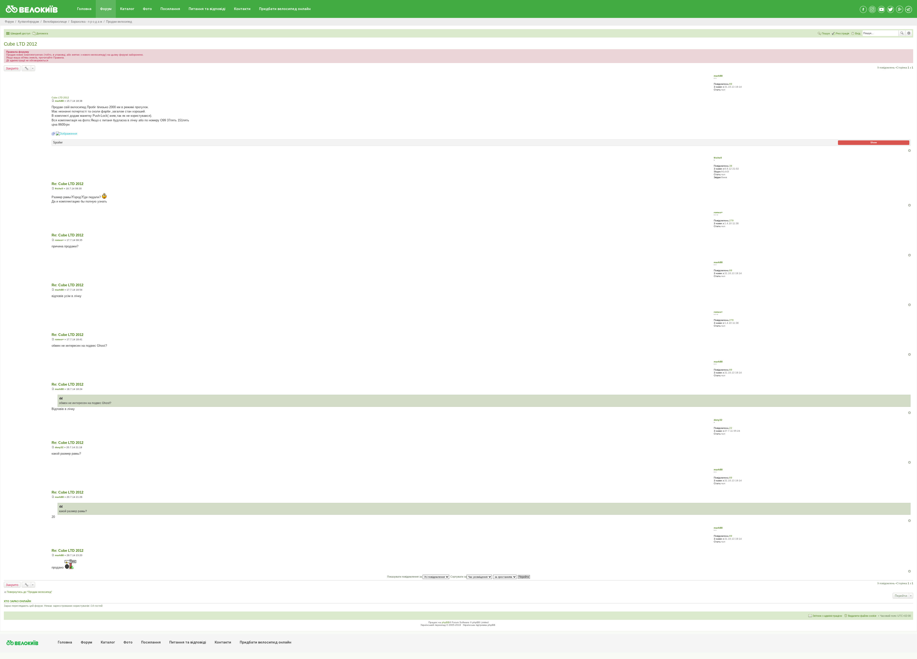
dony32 (718, 420)
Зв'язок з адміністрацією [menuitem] (827, 615)
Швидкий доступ (20, 33)
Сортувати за (458, 576)
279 (731, 220)
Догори (909, 150)
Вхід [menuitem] (857, 33)
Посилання (170, 9)
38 (730, 166)
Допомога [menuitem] (42, 33)
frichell (718, 157)
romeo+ (718, 212)
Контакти (242, 9)
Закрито (12, 68)
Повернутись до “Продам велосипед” (29, 591)
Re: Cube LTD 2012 (67, 184)
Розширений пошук (909, 33)
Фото (147, 9)
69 (730, 84)
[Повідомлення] (53, 101)
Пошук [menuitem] (826, 33)
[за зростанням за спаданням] (505, 576)
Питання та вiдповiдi (207, 9)
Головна (84, 9)
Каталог (127, 9)
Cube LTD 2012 (20, 44)
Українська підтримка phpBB (479, 625)
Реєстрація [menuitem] (842, 33)
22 (730, 428)
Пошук (902, 33)
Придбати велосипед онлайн (285, 9)
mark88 (718, 75)
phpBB (445, 622)
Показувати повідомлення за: (405, 576)
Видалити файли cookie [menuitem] (862, 615)
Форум (106, 9)
